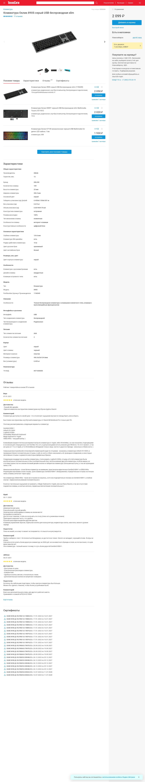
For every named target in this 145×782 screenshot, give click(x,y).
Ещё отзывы (8, 600)
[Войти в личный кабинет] (140, 2)
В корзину (98, 95)
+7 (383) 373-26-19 (129, 80)
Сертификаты (62, 80)
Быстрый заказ (118, 27)
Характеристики (31, 80)
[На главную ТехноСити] (13, 2)
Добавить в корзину (126, 22)
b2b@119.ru (116, 80)
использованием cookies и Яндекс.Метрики (119, 777)
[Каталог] (4, 2)
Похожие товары (11, 80)
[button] (53, 42)
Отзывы (47, 80)
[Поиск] (96, 2)
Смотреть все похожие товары (54, 152)
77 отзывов (17, 16)
